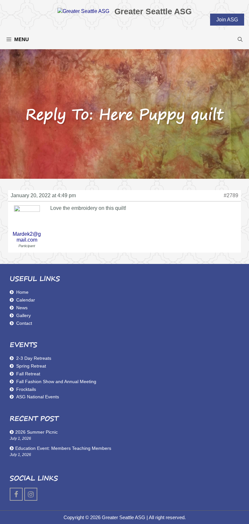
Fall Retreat (28, 373)
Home (22, 292)
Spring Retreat (31, 366)
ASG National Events (37, 396)
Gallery (23, 315)
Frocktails (26, 389)
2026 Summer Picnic (36, 432)
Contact (24, 323)
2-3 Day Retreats (33, 358)
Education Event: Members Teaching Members (63, 448)
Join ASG (227, 19)
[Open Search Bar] (240, 39)
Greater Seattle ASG (153, 11)
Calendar (25, 299)
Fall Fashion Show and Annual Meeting (56, 381)
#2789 (231, 195)
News (22, 307)
